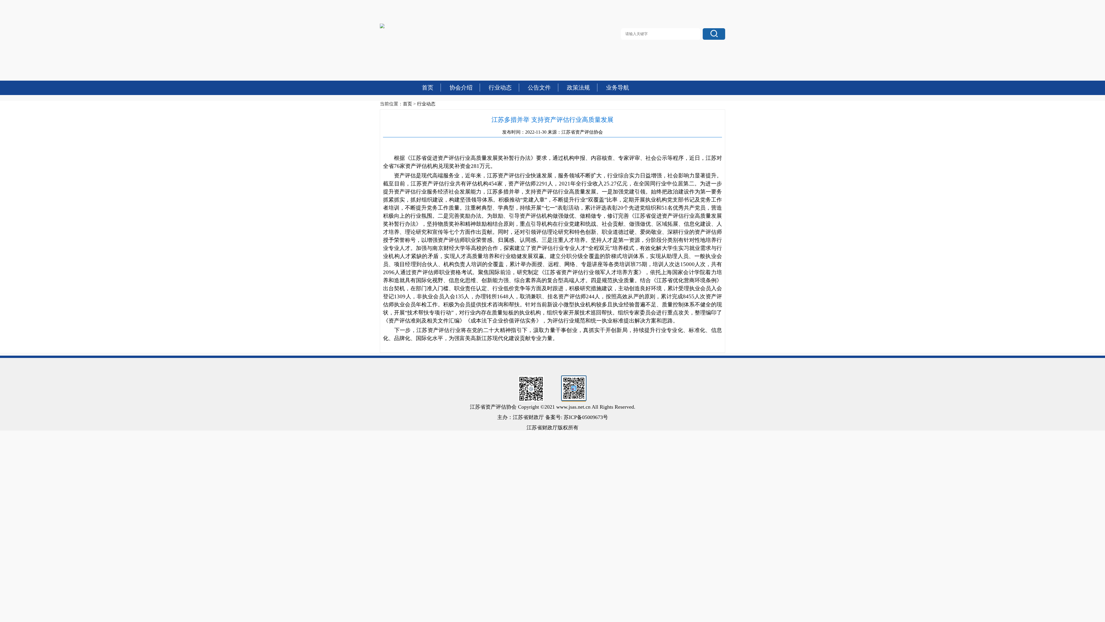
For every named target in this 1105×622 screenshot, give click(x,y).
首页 (407, 103)
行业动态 (426, 103)
